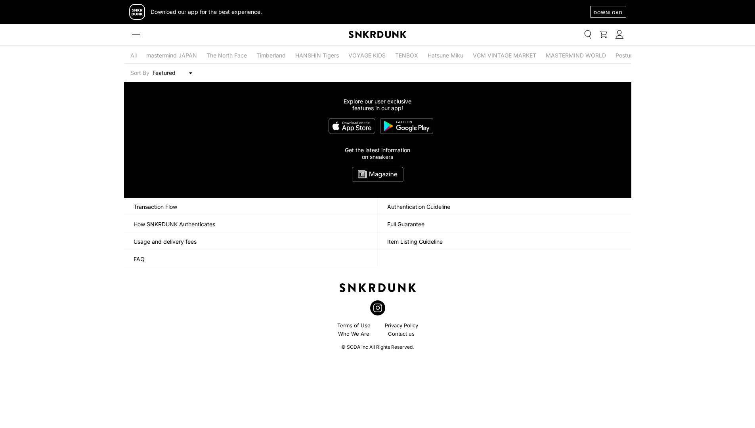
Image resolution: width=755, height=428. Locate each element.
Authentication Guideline (418, 206)
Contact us (401, 334)
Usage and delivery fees (165, 241)
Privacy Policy (401, 325)
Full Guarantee (405, 224)
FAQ (139, 259)
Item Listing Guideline (415, 241)
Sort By (139, 72)
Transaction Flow (155, 206)
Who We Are (353, 334)
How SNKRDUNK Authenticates (174, 224)
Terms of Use (354, 325)
